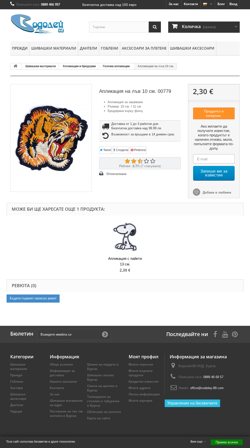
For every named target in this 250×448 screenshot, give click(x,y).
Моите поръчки (141, 364)
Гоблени (109, 48)
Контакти (191, 4)
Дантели (88, 48)
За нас (174, 4)
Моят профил (143, 356)
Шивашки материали (53, 48)
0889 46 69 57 (213, 377)
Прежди (20, 48)
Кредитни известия (144, 381)
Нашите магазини (63, 381)
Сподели (121, 150)
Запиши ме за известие (213, 173)
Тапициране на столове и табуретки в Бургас (103, 401)
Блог (221, 4)
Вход (233, 4)
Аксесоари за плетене (144, 48)
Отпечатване (116, 174)
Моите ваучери (140, 401)
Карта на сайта (98, 418)
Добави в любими (216, 192)
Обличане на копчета (104, 412)
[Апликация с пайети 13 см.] (125, 236)
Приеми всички (227, 442)
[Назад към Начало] (15, 66)
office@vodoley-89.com (207, 388)
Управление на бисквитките (192, 403)
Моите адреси (139, 388)
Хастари (16, 388)
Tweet (107, 150)
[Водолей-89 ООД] (46, 24)
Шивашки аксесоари (192, 48)
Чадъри (16, 411)
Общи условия (61, 364)
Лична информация (144, 394)
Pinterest (139, 150)
